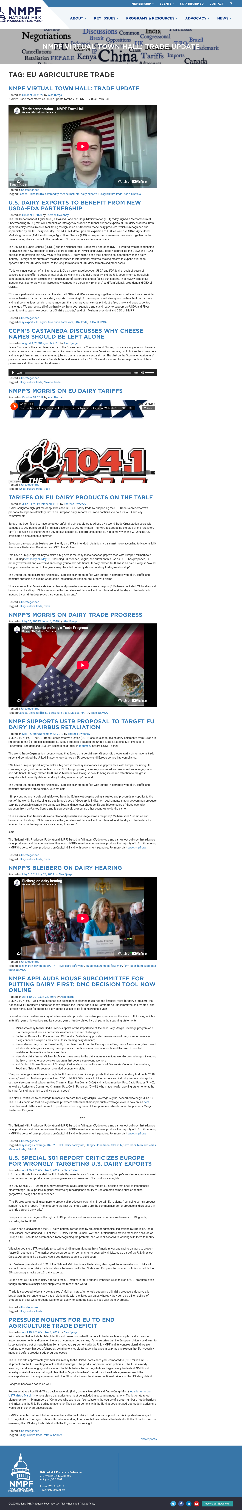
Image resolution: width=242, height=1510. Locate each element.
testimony (85, 746)
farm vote (67, 322)
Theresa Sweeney (57, 215)
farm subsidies (146, 965)
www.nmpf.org (137, 1133)
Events (166, 3)
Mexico (48, 382)
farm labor (129, 965)
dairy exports (89, 194)
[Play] (13, 372)
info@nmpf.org (56, 1490)
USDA (92, 322)
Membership (141, 3)
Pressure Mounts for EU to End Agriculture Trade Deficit (62, 1323)
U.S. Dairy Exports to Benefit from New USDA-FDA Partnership (75, 205)
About (77, 18)
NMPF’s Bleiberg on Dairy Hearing (65, 868)
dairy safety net (74, 965)
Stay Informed (192, 3)
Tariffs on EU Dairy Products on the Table (81, 497)
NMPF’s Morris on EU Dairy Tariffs (66, 391)
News (223, 18)
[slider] (150, 372)
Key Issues (105, 18)
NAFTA (85, 712)
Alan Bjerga (55, 95)
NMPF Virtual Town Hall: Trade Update (74, 88)
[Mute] (142, 372)
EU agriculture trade (110, 194)
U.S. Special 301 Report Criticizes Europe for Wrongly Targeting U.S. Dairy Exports (80, 1161)
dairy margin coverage (32, 965)
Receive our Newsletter (217, 1503)
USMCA (136, 194)
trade (127, 194)
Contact (217, 3)
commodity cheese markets (62, 194)
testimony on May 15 (37, 559)
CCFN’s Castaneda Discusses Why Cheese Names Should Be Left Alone (76, 334)
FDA (77, 322)
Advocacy (196, 18)
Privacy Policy (87, 1503)
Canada (22, 194)
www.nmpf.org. (137, 847)
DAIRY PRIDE (55, 965)
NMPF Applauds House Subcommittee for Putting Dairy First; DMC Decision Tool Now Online (82, 984)
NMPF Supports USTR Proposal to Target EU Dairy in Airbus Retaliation (81, 724)
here (146, 1102)
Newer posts (149, 1439)
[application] (83, 372)
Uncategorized (30, 190)
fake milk (116, 965)
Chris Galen (71, 1170)
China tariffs (36, 194)
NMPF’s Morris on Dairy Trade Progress (75, 615)
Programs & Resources (151, 18)
